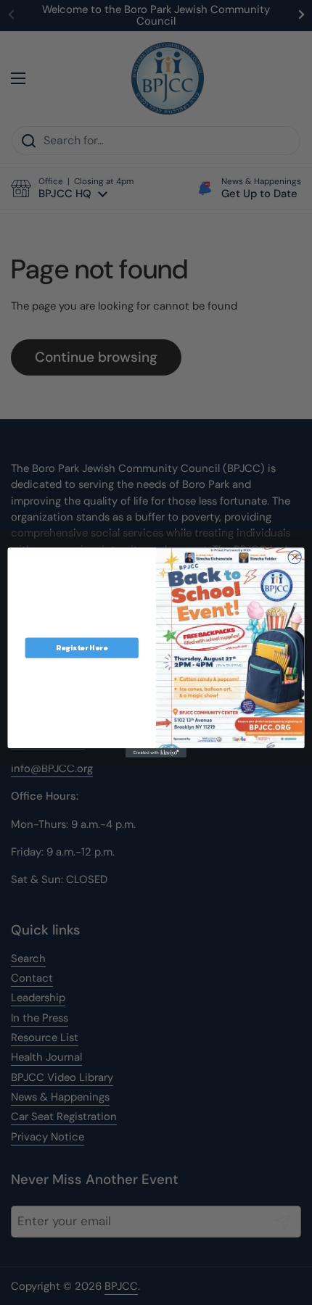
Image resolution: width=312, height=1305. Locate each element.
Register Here (81, 648)
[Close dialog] (294, 557)
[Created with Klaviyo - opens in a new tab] (156, 753)
